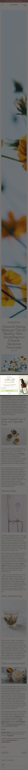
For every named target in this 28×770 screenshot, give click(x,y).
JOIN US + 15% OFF (9, 390)
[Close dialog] (27, 375)
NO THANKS (9, 393)
